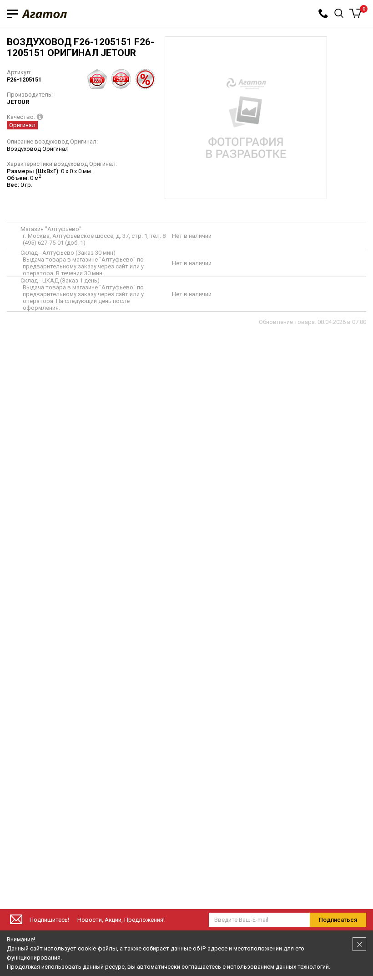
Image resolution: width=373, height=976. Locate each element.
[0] (355, 13)
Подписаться (338, 919)
